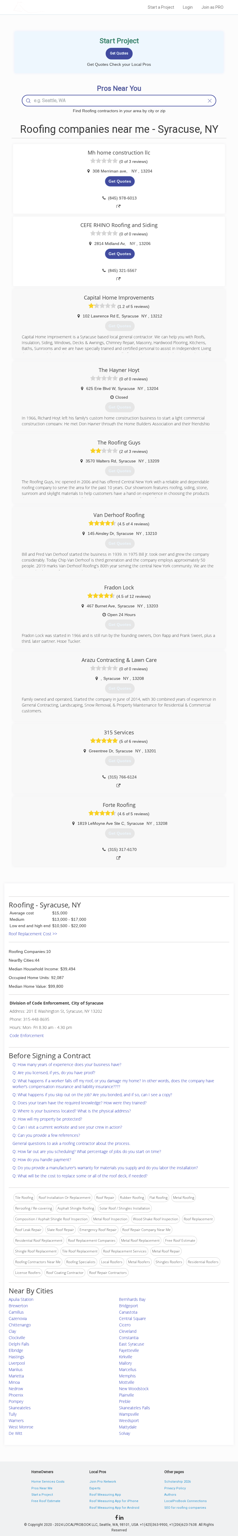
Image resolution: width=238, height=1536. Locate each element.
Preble (125, 1401)
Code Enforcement (27, 1035)
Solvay (124, 1433)
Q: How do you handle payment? (41, 1159)
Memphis (127, 1376)
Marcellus (127, 1369)
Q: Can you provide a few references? (46, 1135)
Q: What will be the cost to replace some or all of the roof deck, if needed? (79, 1176)
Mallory (125, 1363)
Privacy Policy (175, 1488)
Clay (12, 1331)
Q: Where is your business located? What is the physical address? (71, 1111)
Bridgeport (128, 1305)
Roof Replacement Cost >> (33, 933)
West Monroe (21, 1427)
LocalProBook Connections (185, 1501)
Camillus (16, 1312)
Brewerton (18, 1305)
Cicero (125, 1325)
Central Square (132, 1318)
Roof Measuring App (105, 1495)
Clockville (17, 1337)
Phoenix (16, 1395)
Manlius (16, 1369)
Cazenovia (18, 1318)
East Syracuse (131, 1344)
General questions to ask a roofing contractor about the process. (71, 1143)
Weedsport (129, 1420)
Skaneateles (20, 1407)
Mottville (126, 1382)
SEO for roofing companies (185, 1508)
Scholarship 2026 (177, 1482)
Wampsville (129, 1414)
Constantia (128, 1337)
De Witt (15, 1433)
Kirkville (125, 1356)
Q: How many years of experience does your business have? (66, 1064)
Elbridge (16, 1350)
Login (188, 7)
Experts (94, 1488)
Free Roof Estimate (45, 1501)
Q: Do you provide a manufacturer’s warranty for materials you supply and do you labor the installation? (105, 1167)
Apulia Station (21, 1299)
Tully (13, 1414)
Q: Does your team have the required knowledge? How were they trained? (79, 1102)
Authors (170, 1495)
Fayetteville (129, 1350)
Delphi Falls (19, 1344)
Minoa (14, 1382)
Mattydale (128, 1427)
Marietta (16, 1376)
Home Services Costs (47, 1482)
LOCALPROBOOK (47, 7)
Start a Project (161, 7)
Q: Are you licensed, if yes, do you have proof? (53, 1072)
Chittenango (20, 1325)
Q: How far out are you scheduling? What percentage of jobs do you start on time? (86, 1151)
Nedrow (16, 1388)
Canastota (128, 1312)
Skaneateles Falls (134, 1407)
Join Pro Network (102, 1482)
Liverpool (17, 1363)
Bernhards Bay (132, 1299)
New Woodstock (134, 1388)
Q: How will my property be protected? (47, 1119)
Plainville (126, 1395)
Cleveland (127, 1331)
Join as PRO (212, 7)
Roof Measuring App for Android (114, 1508)
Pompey (16, 1401)
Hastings (16, 1356)
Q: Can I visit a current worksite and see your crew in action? (67, 1127)
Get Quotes (120, 181)
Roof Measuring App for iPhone (113, 1501)
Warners (16, 1420)
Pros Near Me (42, 1488)
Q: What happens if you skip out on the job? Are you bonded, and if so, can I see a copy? (92, 1094)
